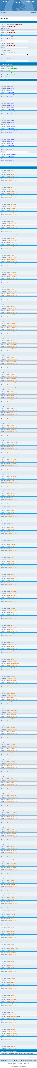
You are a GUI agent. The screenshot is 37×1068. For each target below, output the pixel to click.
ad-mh (12, 178)
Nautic (12, 120)
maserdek (13, 676)
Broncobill (13, 272)
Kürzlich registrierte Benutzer (9, 1051)
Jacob (12, 569)
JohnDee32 (13, 595)
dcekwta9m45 (14, 344)
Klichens (13, 608)
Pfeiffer (12, 769)
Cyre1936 (13, 327)
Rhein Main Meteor (15, 130)
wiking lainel (14, 1016)
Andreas (13, 216)
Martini (12, 672)
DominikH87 (13, 378)
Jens (12, 582)
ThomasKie (13, 905)
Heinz (12, 514)
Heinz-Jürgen (14, 518)
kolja (12, 616)
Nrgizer (12, 752)
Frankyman (13, 450)
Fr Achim (13, 438)
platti (12, 774)
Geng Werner (14, 467)
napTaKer (13, 727)
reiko (12, 808)
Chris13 (12, 310)
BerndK (12, 246)
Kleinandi (13, 99)
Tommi (12, 935)
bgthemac (13, 259)
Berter (12, 250)
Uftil (12, 965)
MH (11, 689)
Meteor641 (13, 116)
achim (12, 174)
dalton (12, 340)
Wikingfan (13, 1029)
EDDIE (12, 391)
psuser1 (12, 786)
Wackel (12, 990)
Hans (12, 497)
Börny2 (12, 293)
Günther (13, 493)
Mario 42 (13, 667)
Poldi (12, 778)
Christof (13, 314)
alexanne (13, 195)
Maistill (12, 654)
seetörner (13, 854)
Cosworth (13, 323)
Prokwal (12, 782)
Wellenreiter (13, 999)
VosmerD (13, 986)
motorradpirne (14, 710)
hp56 (12, 86)
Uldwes (12, 973)
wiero (12, 1012)
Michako (13, 693)
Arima (12, 229)
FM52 (12, 36)
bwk (12, 280)
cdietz (12, 297)
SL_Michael (13, 867)
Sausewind (13, 842)
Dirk (12, 365)
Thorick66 (13, 910)
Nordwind (13, 740)
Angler (12, 221)
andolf (12, 212)
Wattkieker (13, 995)
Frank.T (12, 446)
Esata (12, 412)
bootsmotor (13, 268)
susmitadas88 (14, 888)
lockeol (12, 637)
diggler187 (13, 357)
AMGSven (13, 208)
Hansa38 (13, 501)
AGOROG (13, 182)
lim (11, 625)
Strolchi (12, 876)
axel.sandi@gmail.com (16, 233)
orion (12, 757)
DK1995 (12, 374)
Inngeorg (13, 565)
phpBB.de (24, 1064)
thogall (12, 897)
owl (11, 765)
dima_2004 (13, 361)
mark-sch (13, 111)
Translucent (13, 952)
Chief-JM (13, 302)
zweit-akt (13, 1046)
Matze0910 (13, 680)
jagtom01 (13, 574)
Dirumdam (13, 370)
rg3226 (12, 816)
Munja (12, 72)
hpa (12, 548)
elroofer (12, 404)
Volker (12, 982)
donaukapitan (14, 382)
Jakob (12, 578)
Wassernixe (13, 154)
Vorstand (13, 147)
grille (12, 484)
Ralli (12, 799)
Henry (12, 527)
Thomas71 (13, 901)
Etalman (13, 416)
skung (12, 859)
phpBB (14, 1063)
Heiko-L (12, 510)
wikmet (12, 1037)
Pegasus (13, 126)
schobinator (13, 850)
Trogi (12, 956)
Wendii (12, 1007)
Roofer (12, 829)
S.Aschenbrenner (15, 134)
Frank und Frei (14, 442)
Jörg (12, 599)
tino (12, 918)
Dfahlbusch (13, 348)
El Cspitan (13, 399)
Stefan (12, 43)
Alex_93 (12, 191)
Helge (12, 523)
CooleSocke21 (14, 319)
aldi (11, 187)
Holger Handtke (14, 535)
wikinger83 (13, 162)
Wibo (12, 158)
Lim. (12, 629)
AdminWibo (19, 24)
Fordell (12, 433)
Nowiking (13, 748)
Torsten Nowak (14, 948)
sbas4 (12, 846)
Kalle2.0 (12, 603)
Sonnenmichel (14, 871)
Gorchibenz (13, 476)
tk (11, 922)
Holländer (13, 544)
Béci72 (12, 285)
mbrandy (13, 684)
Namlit (12, 723)
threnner (13, 914)
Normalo (13, 744)
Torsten (12, 944)
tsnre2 (12, 961)
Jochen (12, 586)
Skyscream (13, 863)
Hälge (12, 557)
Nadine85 (13, 718)
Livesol (12, 107)
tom (12, 143)
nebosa (12, 735)
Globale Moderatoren (6, 64)
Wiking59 (13, 1020)
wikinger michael (14, 1024)
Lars (12, 620)
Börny (12, 289)
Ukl (11, 969)
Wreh (12, 1041)
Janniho (13, 94)
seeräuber (13, 139)
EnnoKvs (13, 408)
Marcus (12, 659)
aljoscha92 (13, 204)
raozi (12, 803)
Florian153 (13, 429)
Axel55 (12, 238)
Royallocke (13, 833)
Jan (11, 90)
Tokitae (12, 927)
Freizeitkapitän (14, 455)
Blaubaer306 (13, 263)
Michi (12, 697)
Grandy (12, 480)
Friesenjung (13, 459)
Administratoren (5, 22)
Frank (12, 66)
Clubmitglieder (4, 79)
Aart (12, 170)
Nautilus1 (13, 731)
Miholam (13, 701)
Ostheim (13, 761)
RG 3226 (13, 812)
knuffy (12, 612)
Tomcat (12, 931)
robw (12, 820)
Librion (12, 103)
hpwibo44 (13, 552)
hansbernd (13, 506)
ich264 (12, 561)
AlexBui (12, 199)
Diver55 (12, 30)
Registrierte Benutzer (12, 172)
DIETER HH (13, 353)
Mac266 (12, 646)
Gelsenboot (13, 463)
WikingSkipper (14, 1033)
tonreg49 (13, 939)
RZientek (13, 837)
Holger (12, 531)
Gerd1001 (13, 472)
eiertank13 (13, 395)
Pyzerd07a (13, 791)
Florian (12, 425)
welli (12, 1003)
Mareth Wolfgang (15, 663)
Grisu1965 (13, 489)
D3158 (12, 331)
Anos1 (12, 225)
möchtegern (13, 714)
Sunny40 (13, 880)
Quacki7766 (13, 795)
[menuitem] (4, 12)
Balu (12, 242)
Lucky (12, 642)
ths (11, 50)
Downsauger (14, 387)
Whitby (12, 56)
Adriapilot (13, 82)
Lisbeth (12, 633)
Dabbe (12, 336)
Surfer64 (13, 884)
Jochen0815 (13, 591)
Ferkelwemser (14, 421)
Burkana (13, 276)
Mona (12, 706)
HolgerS (12, 540)
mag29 (12, 650)
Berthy (12, 255)
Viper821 (13, 978)
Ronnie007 (13, 825)
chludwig (13, 306)
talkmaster (13, 893)
